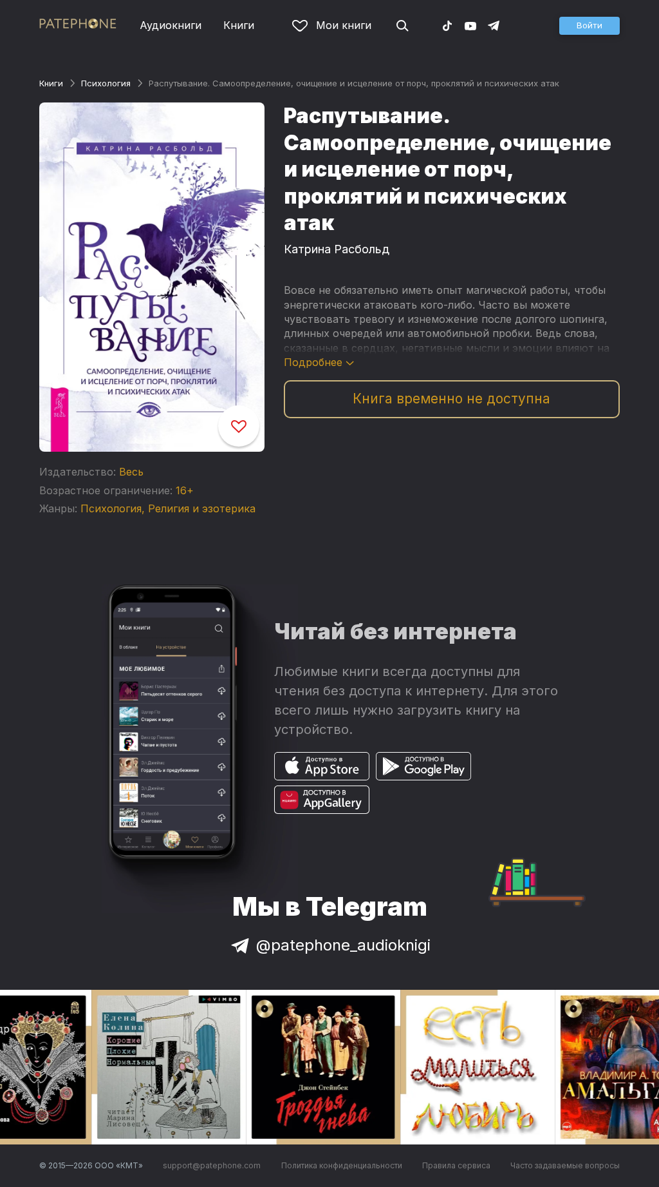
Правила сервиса (456, 1165)
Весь (131, 471)
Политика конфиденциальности (341, 1165)
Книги (238, 25)
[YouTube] (470, 25)
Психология (106, 83)
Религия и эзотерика (201, 508)
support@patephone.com (212, 1165)
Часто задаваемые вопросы (565, 1165)
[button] (589, 26)
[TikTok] (447, 25)
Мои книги (343, 25)
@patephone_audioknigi (343, 945)
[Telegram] (493, 25)
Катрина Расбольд (336, 249)
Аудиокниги (170, 25)
